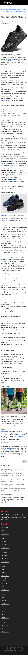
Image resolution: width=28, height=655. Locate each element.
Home (3, 589)
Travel (3, 631)
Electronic (4, 555)
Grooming (4, 580)
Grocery (4, 578)
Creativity (4, 544)
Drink (3, 547)
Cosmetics (4, 541)
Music (3, 603)
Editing (3, 550)
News (3, 606)
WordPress (14, 652)
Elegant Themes (13, 650)
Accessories (5, 527)
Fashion (4, 564)
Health (3, 586)
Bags (3, 530)
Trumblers (4, 634)
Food (3, 569)
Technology (5, 625)
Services (4, 614)
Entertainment (5, 558)
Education (4, 552)
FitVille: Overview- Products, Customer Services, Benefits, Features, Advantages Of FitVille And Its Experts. (13, 18)
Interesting (4, 592)
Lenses (3, 597)
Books (3, 533)
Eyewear (4, 561)
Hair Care (4, 583)
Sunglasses (5, 622)
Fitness (3, 566)
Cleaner (4, 536)
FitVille (3, 23)
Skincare (4, 620)
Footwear (4, 572)
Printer (3, 611)
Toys (3, 628)
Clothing (4, 538)
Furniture (4, 575)
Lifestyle (12, 21)
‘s (12, 425)
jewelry (3, 594)
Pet (2, 608)
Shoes (3, 617)
